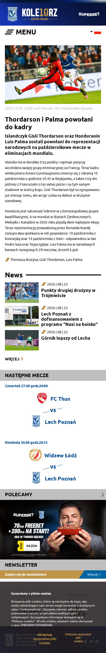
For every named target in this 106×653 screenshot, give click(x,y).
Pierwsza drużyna (24, 260)
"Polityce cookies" (23, 621)
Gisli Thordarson (51, 260)
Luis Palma (74, 260)
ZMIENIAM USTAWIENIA (36, 625)
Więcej (12, 359)
